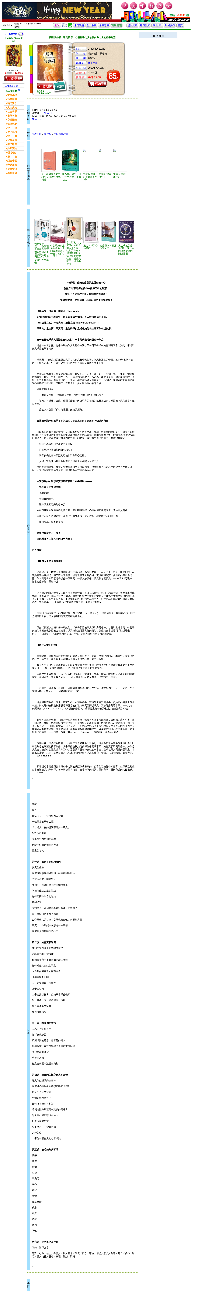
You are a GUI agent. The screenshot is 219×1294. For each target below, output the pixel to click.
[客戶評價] (64, 26)
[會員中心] (151, 9)
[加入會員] (142, 9)
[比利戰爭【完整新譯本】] (14, 55)
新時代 (47, 134)
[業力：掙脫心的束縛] (91, 232)
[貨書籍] (116, 26)
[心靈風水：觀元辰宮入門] (109, 232)
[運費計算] (145, 26)
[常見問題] (160, 9)
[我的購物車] (134, 9)
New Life (48, 113)
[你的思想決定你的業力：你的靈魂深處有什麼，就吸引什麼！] (58, 232)
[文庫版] (90, 160)
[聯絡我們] (170, 26)
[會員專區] (104, 26)
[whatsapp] (70, 26)
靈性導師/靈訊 (61, 134)
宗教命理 (37, 134)
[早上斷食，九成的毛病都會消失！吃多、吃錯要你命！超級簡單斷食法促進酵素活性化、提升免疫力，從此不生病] (74, 228)
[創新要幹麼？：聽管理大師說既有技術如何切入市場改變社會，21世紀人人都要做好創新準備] (41, 230)
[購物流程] (132, 26)
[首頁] (169, 9)
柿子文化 (92, 63)
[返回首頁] (180, 26)
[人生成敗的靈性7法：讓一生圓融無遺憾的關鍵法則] (126, 232)
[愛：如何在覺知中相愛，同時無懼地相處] (51, 160)
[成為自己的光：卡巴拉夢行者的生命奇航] (72, 160)
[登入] (57, 26)
